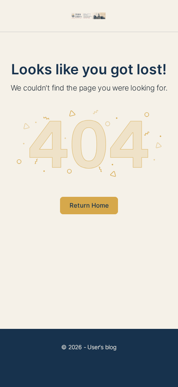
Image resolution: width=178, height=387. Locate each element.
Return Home (89, 205)
